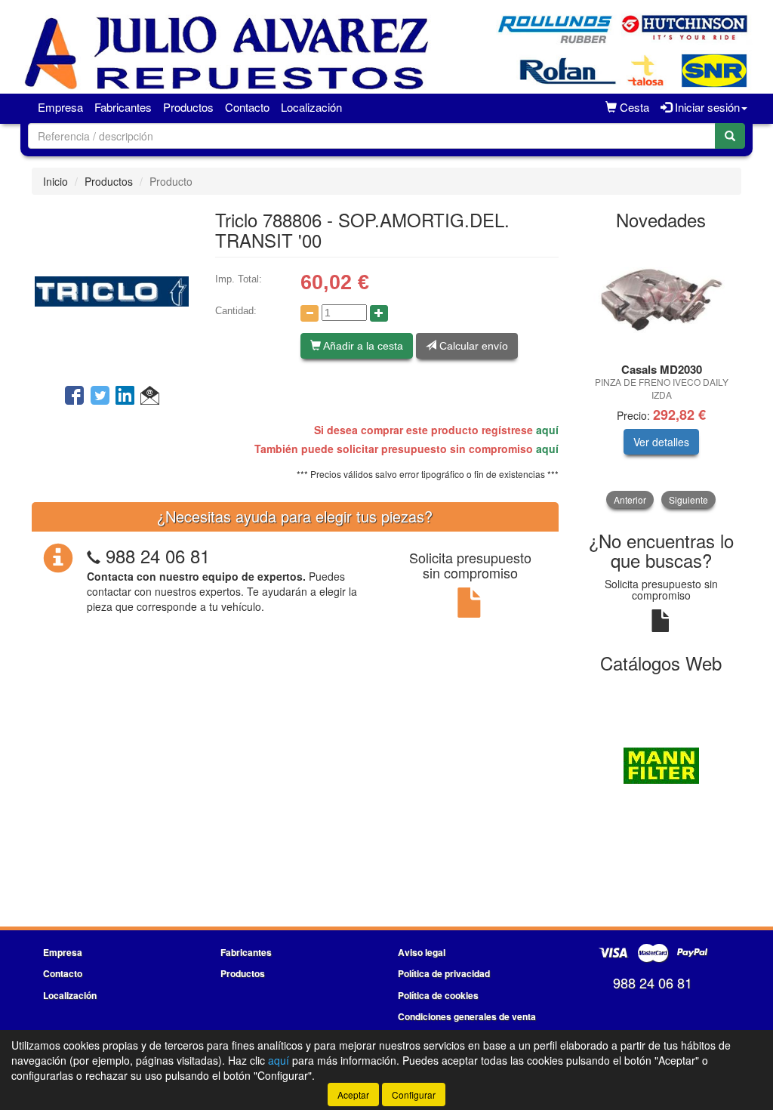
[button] (149, 396)
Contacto (247, 107)
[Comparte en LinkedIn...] (125, 396)
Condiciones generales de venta (467, 1016)
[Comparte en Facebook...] (74, 396)
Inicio (55, 181)
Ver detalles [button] (661, 441)
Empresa (60, 107)
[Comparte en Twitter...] (100, 396)
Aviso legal (421, 952)
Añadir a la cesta (362, 346)
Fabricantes (123, 107)
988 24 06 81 (158, 555)
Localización (311, 107)
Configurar (414, 1094)
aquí (547, 429)
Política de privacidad (444, 973)
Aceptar (353, 1094)
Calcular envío (472, 346)
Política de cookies (438, 995)
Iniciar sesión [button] (706, 107)
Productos (188, 107)
